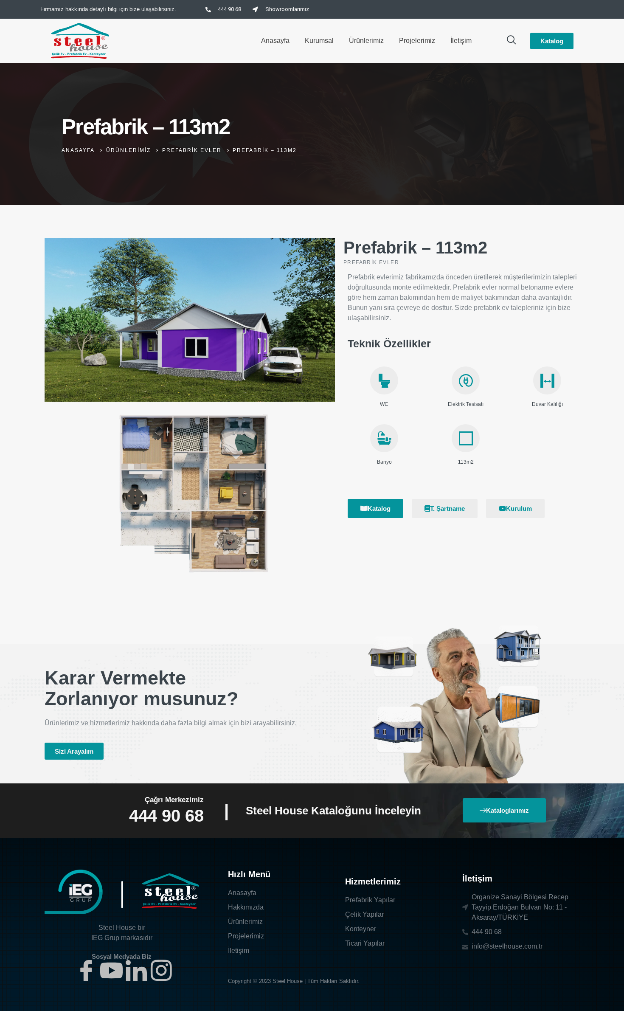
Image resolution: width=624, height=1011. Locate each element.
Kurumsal (319, 40)
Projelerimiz (417, 40)
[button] (74, 751)
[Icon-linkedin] (136, 970)
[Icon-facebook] (86, 970)
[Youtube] (111, 970)
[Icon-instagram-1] (161, 970)
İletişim (461, 40)
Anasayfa (275, 40)
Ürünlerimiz (366, 40)
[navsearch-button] (511, 40)
